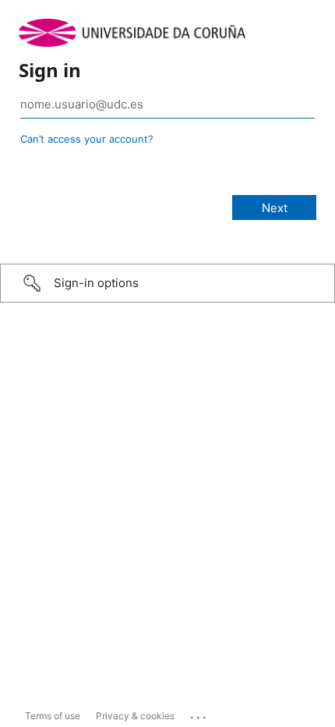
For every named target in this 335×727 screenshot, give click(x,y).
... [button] (199, 714)
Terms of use (52, 716)
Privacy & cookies (135, 716)
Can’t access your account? (86, 139)
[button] (167, 283)
